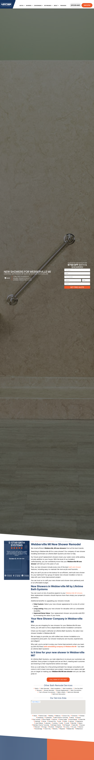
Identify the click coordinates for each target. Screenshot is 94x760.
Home (32, 541)
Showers (28, 5)
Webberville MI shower (74, 593)
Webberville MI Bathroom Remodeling (44, 541)
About (56, 5)
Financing (63, 5)
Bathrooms (47, 5)
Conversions (38, 5)
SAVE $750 (87, 5)
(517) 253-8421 (75, 5)
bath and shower (75, 567)
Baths (21, 5)
